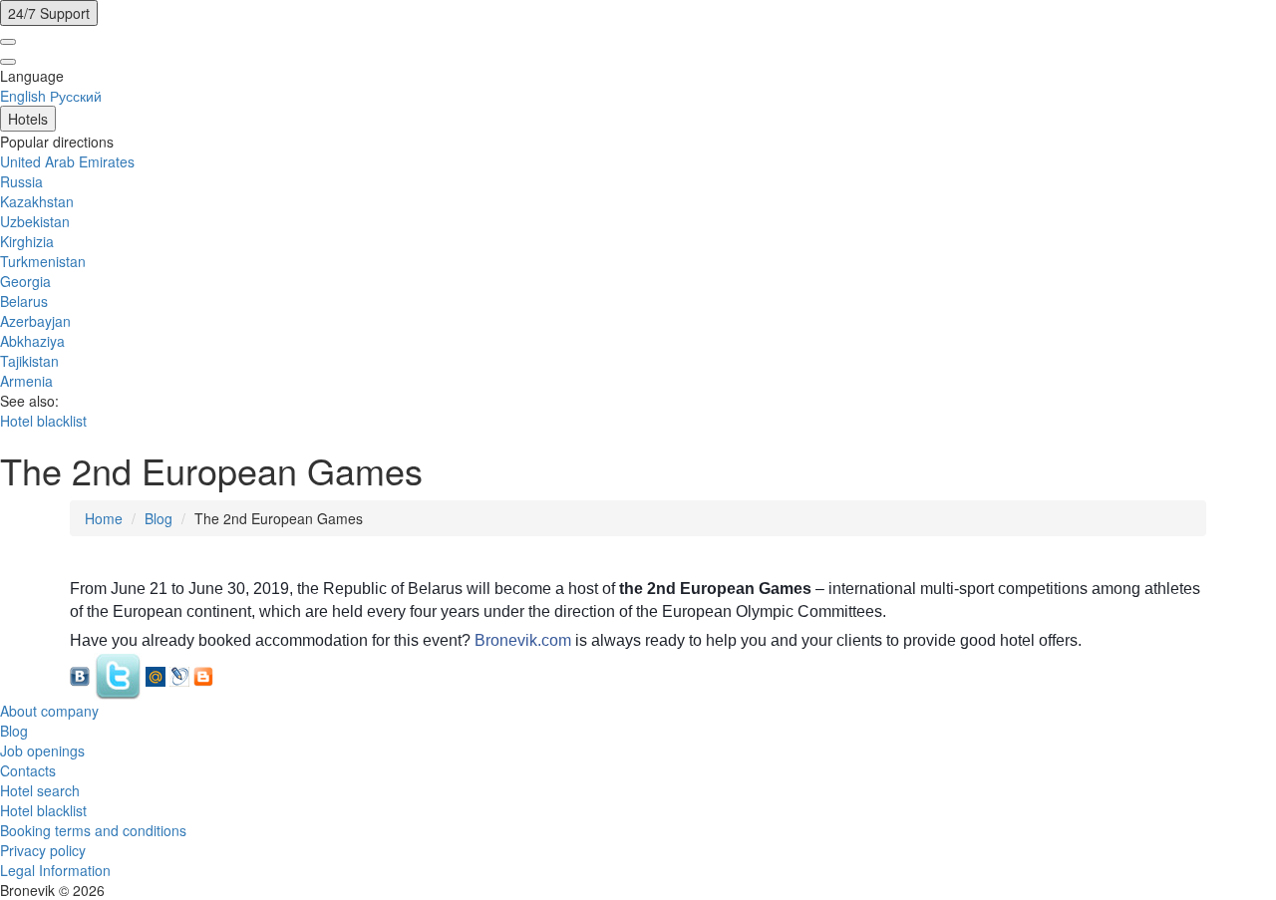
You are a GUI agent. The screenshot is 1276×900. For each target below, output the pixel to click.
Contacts (28, 770)
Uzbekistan (35, 221)
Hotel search (40, 790)
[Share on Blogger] (203, 675)
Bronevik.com (523, 640)
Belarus (24, 301)
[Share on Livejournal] (179, 675)
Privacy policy (43, 850)
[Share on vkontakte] (80, 675)
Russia (21, 181)
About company (49, 711)
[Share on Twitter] (118, 675)
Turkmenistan (43, 261)
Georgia (25, 281)
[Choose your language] (8, 42)
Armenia (26, 381)
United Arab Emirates (67, 161)
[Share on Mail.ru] (155, 675)
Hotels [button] (28, 119)
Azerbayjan (35, 321)
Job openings (42, 750)
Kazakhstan (37, 201)
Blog (158, 518)
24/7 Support (49, 13)
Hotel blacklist (43, 421)
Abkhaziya (32, 341)
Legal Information (55, 870)
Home (104, 518)
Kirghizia (27, 241)
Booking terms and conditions (93, 830)
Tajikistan (29, 361)
